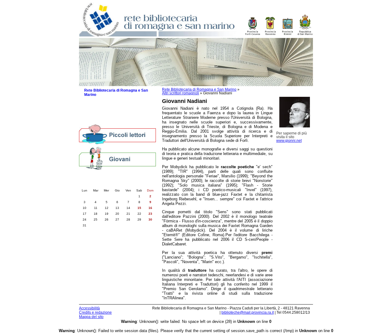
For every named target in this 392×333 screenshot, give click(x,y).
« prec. (100, 184)
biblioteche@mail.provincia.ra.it (247, 312)
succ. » (134, 184)
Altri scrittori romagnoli (180, 93)
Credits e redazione (95, 312)
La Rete (91, 102)
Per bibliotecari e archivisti (107, 120)
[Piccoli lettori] (117, 135)
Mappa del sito (91, 317)
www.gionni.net (289, 140)
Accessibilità (89, 308)
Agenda (91, 114)
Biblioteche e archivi (102, 108)
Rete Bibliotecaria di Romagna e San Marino (199, 89)
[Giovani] (117, 158)
